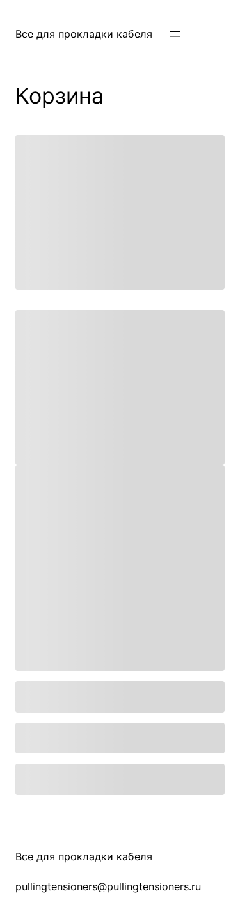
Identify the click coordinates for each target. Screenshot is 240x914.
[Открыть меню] (175, 34)
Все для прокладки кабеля (83, 34)
